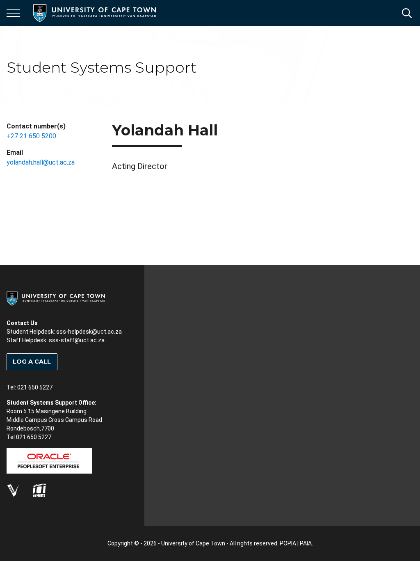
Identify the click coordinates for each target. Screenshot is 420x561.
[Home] (56, 298)
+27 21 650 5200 (31, 136)
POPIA (288, 543)
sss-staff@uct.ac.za (77, 340)
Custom (12, 490)
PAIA (306, 543)
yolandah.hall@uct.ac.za (41, 162)
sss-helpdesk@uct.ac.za (89, 331)
